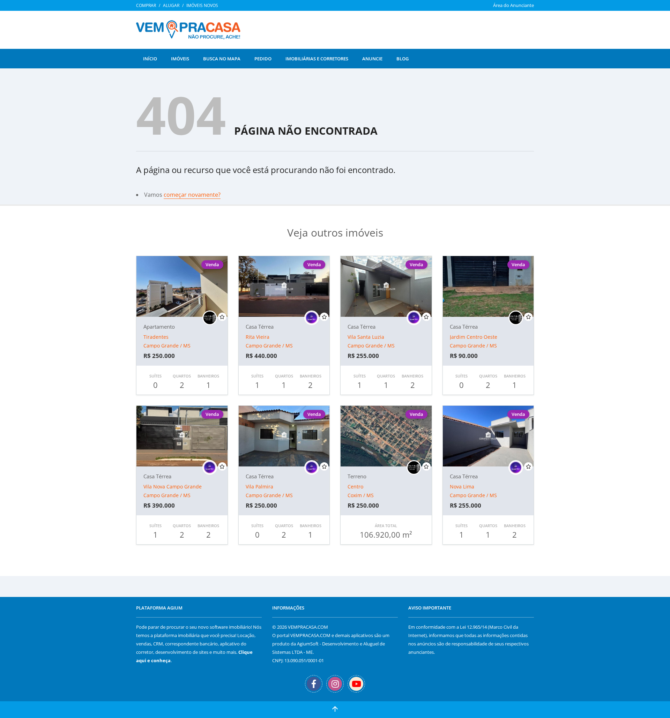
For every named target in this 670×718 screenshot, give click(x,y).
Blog (402, 58)
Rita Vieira (257, 336)
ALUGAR (171, 5)
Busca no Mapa (221, 58)
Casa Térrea (260, 326)
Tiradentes (156, 336)
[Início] (191, 32)
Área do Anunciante (513, 5)
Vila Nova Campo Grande (172, 486)
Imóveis (180, 58)
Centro (355, 486)
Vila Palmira (259, 486)
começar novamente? (192, 195)
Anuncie (372, 58)
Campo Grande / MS (167, 345)
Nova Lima (462, 486)
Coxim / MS (361, 495)
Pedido (262, 58)
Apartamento (159, 326)
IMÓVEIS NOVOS (202, 5)
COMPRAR (146, 5)
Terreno (357, 476)
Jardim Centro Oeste (473, 336)
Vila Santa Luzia (366, 336)
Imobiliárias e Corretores (316, 58)
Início (150, 58)
